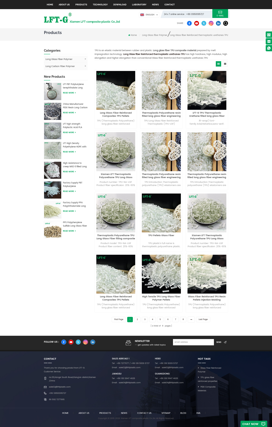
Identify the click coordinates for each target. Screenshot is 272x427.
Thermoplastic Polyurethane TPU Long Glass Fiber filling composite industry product (115, 237)
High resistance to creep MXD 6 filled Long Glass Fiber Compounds (75, 165)
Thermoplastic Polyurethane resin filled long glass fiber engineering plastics (161, 114)
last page (203, 319)
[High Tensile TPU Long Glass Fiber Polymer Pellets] (161, 274)
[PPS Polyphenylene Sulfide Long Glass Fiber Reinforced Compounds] (52, 229)
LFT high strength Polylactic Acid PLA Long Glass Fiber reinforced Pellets (72, 125)
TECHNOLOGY (100, 4)
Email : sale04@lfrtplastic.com (126, 382)
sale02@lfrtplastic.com (60, 386)
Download (119, 4)
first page (118, 319)
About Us (84, 413)
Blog (183, 413)
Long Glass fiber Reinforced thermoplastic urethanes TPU (199, 35)
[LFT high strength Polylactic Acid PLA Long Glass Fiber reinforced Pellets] (52, 131)
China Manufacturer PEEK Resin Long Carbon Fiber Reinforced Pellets (75, 106)
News (155, 4)
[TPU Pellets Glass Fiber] (161, 213)
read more (68, 92)
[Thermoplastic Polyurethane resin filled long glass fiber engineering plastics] (161, 90)
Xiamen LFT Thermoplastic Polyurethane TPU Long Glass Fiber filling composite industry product (116, 176)
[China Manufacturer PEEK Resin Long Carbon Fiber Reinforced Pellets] (52, 111)
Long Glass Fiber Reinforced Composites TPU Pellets (116, 114)
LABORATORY (139, 4)
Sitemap (166, 413)
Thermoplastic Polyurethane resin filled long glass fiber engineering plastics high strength (161, 176)
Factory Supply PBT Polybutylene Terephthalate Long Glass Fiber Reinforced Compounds (74, 184)
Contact (169, 4)
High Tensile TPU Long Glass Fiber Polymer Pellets (161, 298)
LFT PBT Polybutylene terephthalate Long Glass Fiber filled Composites (73, 86)
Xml (198, 413)
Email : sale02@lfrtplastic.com (126, 367)
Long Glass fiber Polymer (154, 35)
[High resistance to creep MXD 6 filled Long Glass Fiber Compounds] (52, 170)
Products (81, 4)
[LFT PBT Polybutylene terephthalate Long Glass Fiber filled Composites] (52, 91)
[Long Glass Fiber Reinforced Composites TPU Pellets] (115, 90)
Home (50, 4)
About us (64, 4)
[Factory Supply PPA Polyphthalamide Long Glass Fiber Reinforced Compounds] (52, 209)
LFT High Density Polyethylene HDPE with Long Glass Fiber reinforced (74, 145)
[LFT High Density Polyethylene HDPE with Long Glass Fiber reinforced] (52, 150)
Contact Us (144, 413)
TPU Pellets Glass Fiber (161, 235)
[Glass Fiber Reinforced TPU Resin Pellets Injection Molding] (206, 274)
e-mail (220, 15)
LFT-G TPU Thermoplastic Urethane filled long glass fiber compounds (207, 114)
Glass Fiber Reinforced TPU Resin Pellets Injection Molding (207, 298)
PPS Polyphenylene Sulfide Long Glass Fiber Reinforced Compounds (75, 224)
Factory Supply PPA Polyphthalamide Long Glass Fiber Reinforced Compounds (74, 204)
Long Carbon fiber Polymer (60, 66)
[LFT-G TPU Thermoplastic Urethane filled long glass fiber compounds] (206, 90)
